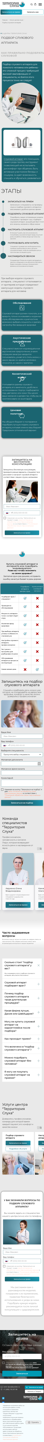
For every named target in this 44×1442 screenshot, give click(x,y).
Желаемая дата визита (12, 760)
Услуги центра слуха (16, 20)
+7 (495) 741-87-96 (10, 1389)
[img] (3, 1398)
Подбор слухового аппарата (11, 22)
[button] (31, 4)
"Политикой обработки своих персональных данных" (22, 526)
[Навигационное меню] (40, 4)
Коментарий (7, 778)
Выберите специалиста (12, 751)
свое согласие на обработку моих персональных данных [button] (23, 1364)
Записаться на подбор (22, 803)
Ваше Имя (6, 732)
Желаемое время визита (13, 769)
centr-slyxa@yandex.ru (11, 1387)
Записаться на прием (22, 533)
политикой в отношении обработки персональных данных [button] (12, 1437)
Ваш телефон (7, 741)
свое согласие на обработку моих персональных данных (20, 522)
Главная (5, 20)
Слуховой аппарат (13, 159)
